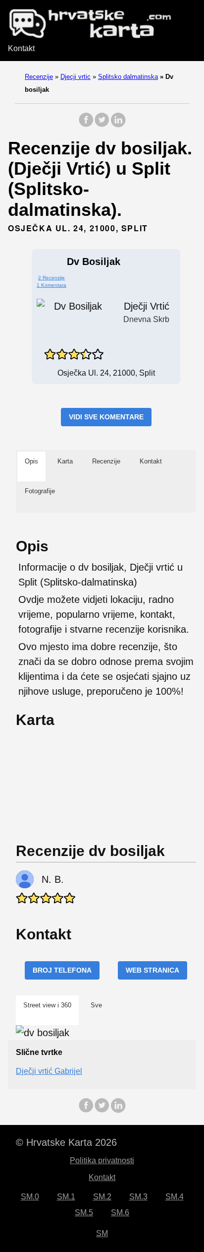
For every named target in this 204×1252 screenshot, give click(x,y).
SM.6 (120, 1212)
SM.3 (138, 1196)
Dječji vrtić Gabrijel (49, 1071)
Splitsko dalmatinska (128, 76)
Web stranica (152, 970)
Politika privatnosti (102, 1160)
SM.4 (174, 1196)
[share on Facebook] (86, 125)
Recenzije (39, 76)
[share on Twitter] (102, 125)
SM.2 (102, 1196)
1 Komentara (51, 285)
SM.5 (84, 1212)
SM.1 (66, 1196)
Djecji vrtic (75, 76)
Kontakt (21, 48)
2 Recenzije (51, 277)
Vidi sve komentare (106, 417)
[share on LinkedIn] (118, 125)
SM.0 (30, 1196)
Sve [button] (96, 1005)
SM (102, 1233)
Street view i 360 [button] (47, 1005)
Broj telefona (62, 970)
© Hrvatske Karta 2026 (66, 1142)
